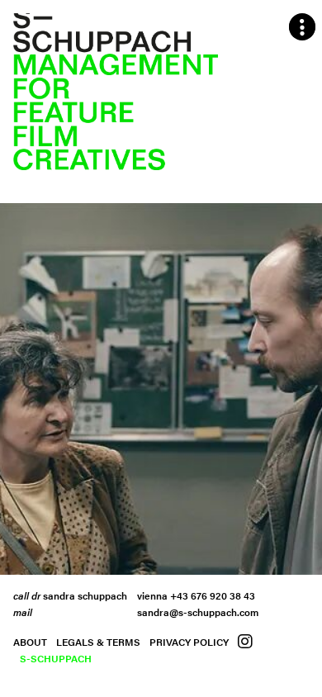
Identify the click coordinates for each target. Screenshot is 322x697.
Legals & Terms (98, 641)
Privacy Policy (189, 641)
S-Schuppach (56, 658)
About (30, 641)
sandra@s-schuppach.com (197, 612)
